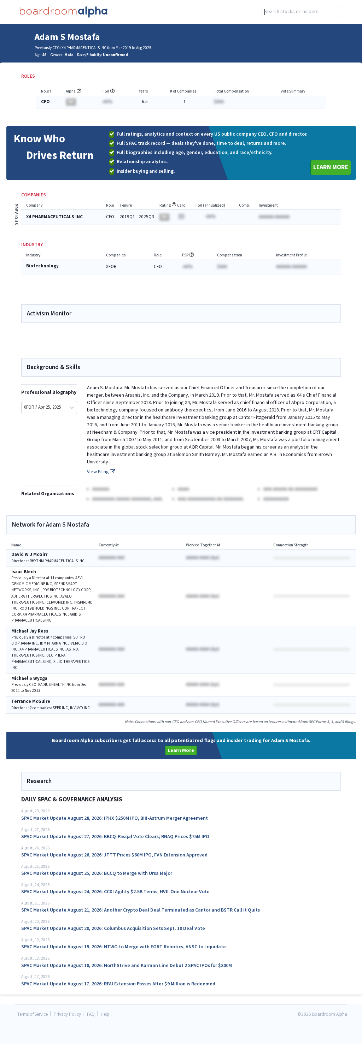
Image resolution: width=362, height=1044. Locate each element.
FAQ (91, 1015)
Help (105, 1015)
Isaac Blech (23, 572)
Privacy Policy (67, 1015)
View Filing (98, 472)
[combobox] (302, 12)
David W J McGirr (29, 555)
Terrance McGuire (30, 702)
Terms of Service (32, 1015)
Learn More (330, 167)
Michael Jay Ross (29, 631)
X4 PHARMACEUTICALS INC (54, 217)
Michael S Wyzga (29, 679)
